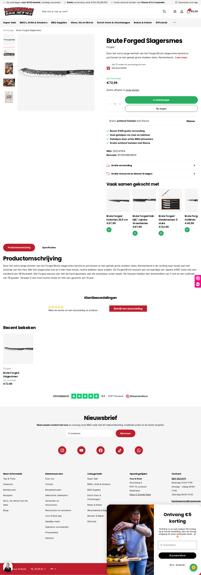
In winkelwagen (161, 100)
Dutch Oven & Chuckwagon (113, 22)
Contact (49, 484)
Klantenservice (54, 473)
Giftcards (161, 22)
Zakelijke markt (52, 521)
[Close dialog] (196, 509)
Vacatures (8, 484)
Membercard (9, 490)
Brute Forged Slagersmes (11, 374)
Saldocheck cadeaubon (56, 495)
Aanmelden (177, 555)
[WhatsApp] (139, 450)
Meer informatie (12, 473)
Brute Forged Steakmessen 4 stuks (168, 219)
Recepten (8, 495)
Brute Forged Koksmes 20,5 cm (117, 217)
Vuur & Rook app (53, 516)
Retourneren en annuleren (58, 510)
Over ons (49, 478)
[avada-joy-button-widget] (193, 567)
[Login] (181, 11)
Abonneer (125, 433)
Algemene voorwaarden (57, 527)
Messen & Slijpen (95, 516)
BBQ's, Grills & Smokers (98, 484)
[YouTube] (81, 450)
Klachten (49, 538)
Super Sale (9, 22)
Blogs (6, 510)
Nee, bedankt (177, 565)
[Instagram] (62, 450)
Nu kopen (161, 108)
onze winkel (132, 89)
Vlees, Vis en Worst (82, 22)
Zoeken (164, 11)
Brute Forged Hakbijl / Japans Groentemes (144, 219)
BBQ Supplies (59, 22)
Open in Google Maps (140, 494)
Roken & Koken (143, 22)
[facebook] (100, 450)
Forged (110, 47)
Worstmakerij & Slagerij (98, 510)
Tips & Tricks (9, 478)
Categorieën (94, 473)
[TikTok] (120, 450)
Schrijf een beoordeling (128, 308)
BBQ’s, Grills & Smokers (33, 22)
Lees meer (181, 57)
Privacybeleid (51, 532)
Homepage (8, 30)
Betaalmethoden (53, 490)
